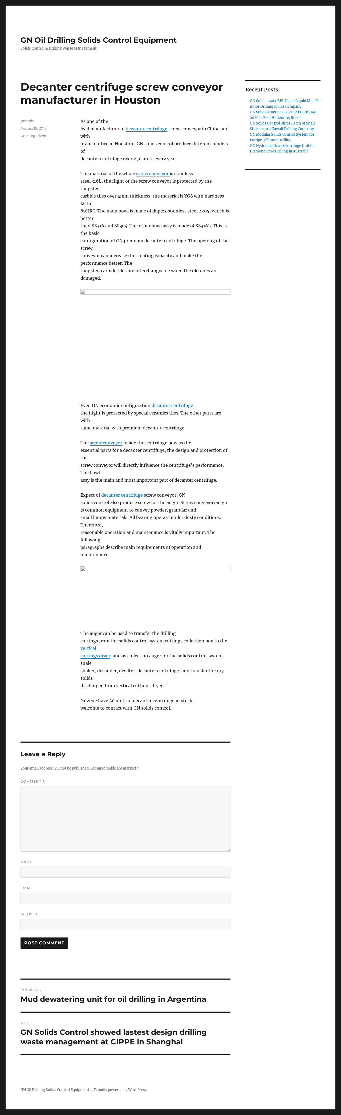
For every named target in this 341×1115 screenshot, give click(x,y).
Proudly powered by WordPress (120, 1090)
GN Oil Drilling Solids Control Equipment (99, 40)
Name (27, 862)
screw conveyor (153, 173)
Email (27, 888)
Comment (33, 781)
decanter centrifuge (146, 128)
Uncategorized (33, 136)
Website (30, 914)
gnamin (28, 121)
